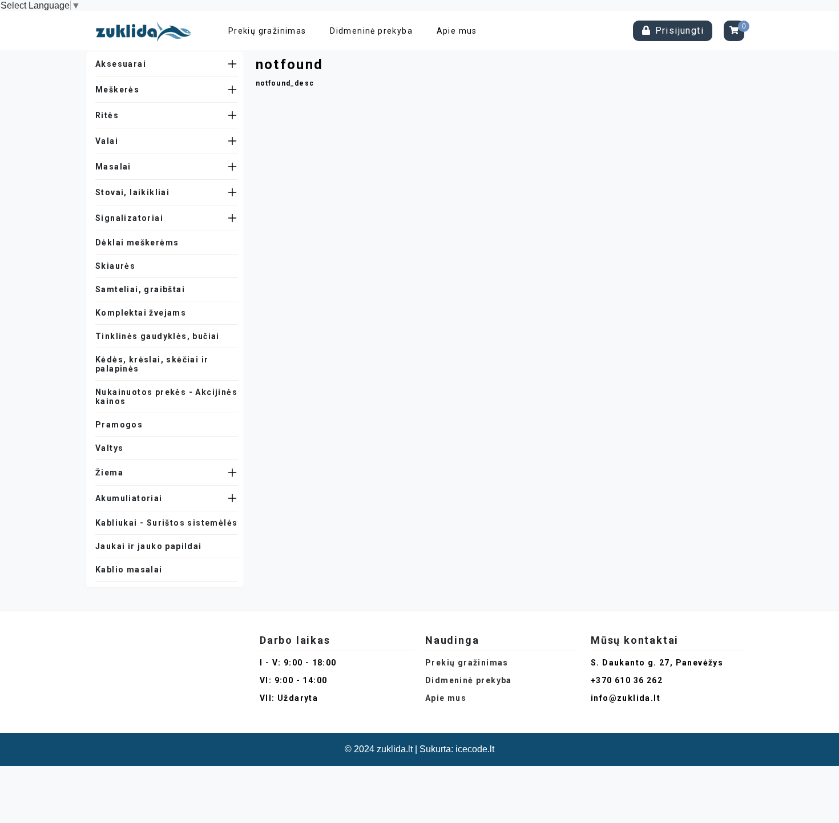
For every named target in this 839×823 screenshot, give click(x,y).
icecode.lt (474, 749)
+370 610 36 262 (627, 680)
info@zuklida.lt (625, 698)
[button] (166, 63)
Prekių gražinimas (267, 30)
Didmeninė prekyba (371, 30)
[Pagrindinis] (146, 30)
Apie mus (457, 30)
